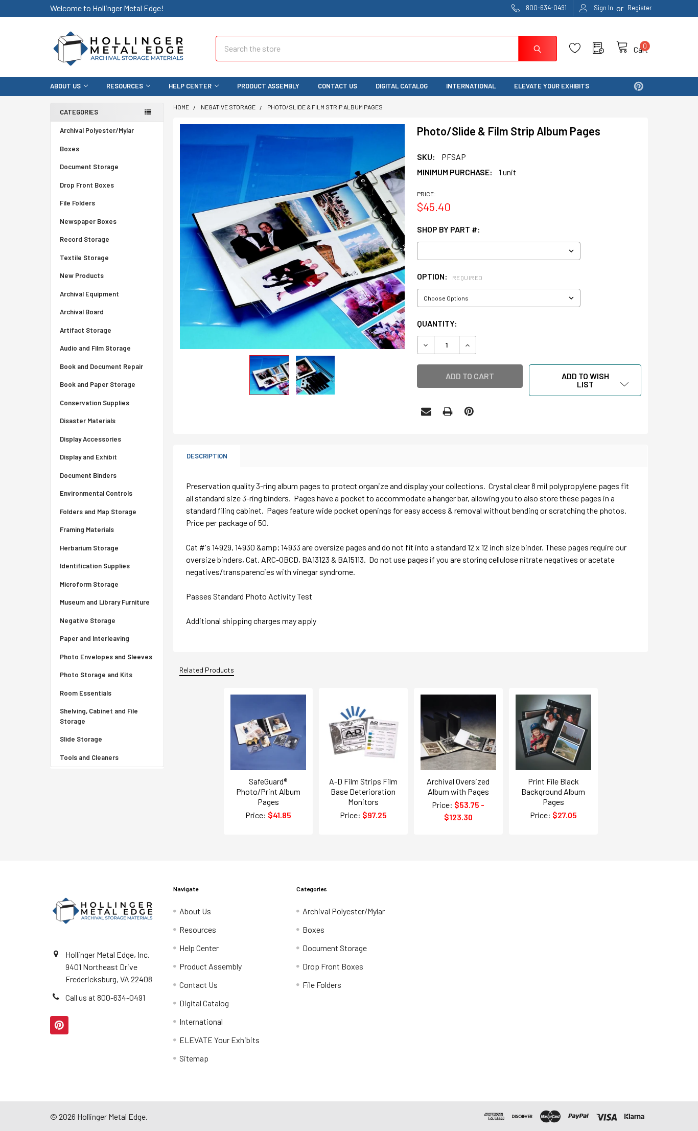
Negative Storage (87, 620)
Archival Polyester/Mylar (97, 130)
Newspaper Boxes (88, 221)
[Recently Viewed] (604, 48)
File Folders (77, 203)
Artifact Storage (85, 330)
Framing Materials (87, 529)
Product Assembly (268, 86)
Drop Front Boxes (87, 185)
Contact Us (337, 86)
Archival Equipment (89, 294)
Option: (450, 276)
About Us (65, 86)
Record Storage (84, 239)
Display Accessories (90, 439)
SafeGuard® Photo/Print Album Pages (268, 791)
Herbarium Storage (89, 548)
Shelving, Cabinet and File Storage (99, 716)
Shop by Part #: (448, 229)
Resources (124, 86)
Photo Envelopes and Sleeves (106, 657)
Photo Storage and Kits (96, 675)
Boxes (69, 149)
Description (207, 456)
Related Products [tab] (206, 669)
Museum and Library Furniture (105, 602)
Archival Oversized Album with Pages (458, 786)
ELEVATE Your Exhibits (551, 86)
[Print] (447, 411)
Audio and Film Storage (95, 348)
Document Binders (88, 475)
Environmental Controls (96, 493)
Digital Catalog (402, 86)
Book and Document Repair (101, 366)
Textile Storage (84, 257)
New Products (82, 275)
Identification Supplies (95, 566)
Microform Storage (89, 584)
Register (639, 8)
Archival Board (82, 312)
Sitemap (193, 1058)
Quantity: (437, 323)
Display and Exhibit (88, 457)
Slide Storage (81, 739)
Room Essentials (85, 693)
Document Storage (89, 167)
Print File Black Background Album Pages (553, 791)
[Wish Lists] (581, 48)
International (471, 86)
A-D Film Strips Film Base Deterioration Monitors (363, 791)
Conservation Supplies (94, 403)
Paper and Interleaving (94, 638)
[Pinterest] (639, 86)
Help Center (190, 86)
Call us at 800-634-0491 (105, 997)
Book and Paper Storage (97, 384)
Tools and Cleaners (89, 757)
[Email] (426, 411)
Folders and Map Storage (98, 511)
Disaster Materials (87, 421)
